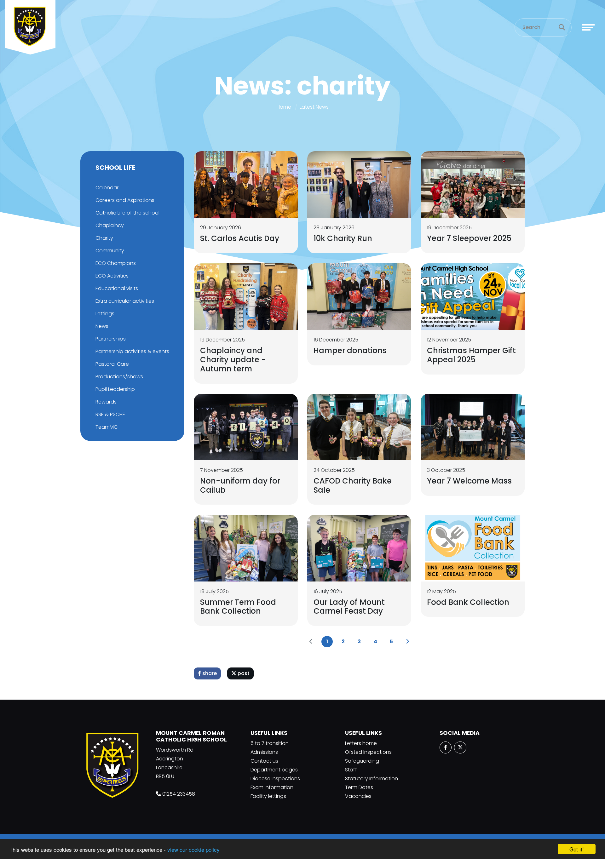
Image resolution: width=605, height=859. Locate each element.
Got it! (576, 849)
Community (109, 250)
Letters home (361, 743)
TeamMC (106, 427)
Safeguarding (362, 761)
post (243, 673)
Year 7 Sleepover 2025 (469, 238)
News (101, 326)
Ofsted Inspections (368, 752)
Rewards (106, 401)
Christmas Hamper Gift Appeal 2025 (471, 355)
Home (284, 107)
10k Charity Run (343, 238)
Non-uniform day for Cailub (240, 485)
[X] (460, 747)
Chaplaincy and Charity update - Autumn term (233, 359)
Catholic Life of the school (127, 212)
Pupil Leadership (115, 389)
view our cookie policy (193, 849)
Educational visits (116, 288)
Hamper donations (350, 350)
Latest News (314, 107)
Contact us (264, 761)
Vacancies (358, 796)
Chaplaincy (109, 225)
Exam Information (272, 787)
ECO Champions (115, 263)
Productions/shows (119, 376)
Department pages (274, 769)
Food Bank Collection (468, 602)
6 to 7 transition (270, 743)
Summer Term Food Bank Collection (238, 606)
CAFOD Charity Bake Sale (353, 485)
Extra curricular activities (124, 301)
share (209, 673)
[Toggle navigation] (588, 27)
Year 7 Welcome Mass (469, 481)
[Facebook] (446, 747)
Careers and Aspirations (124, 200)
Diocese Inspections (275, 778)
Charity (104, 238)
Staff (351, 769)
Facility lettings (268, 796)
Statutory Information (371, 778)
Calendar (106, 187)
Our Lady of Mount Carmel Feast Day (349, 606)
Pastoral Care (112, 364)
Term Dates (359, 787)
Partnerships (110, 338)
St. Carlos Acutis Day (239, 238)
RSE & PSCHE (110, 414)
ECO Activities (112, 275)
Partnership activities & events (132, 351)
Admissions (264, 752)
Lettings (104, 313)
